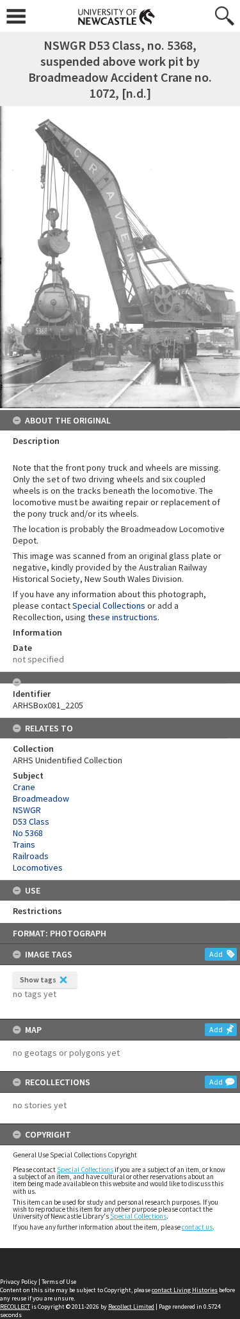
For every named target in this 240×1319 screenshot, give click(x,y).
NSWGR (27, 810)
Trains (24, 844)
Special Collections (85, 1169)
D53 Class (31, 821)
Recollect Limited (131, 1306)
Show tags (38, 979)
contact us (197, 1227)
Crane (24, 787)
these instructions (122, 617)
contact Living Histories (185, 1290)
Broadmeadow (41, 798)
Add (216, 954)
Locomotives (38, 867)
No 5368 (28, 833)
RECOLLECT (15, 1306)
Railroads (31, 856)
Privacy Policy (18, 1281)
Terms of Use (59, 1281)
